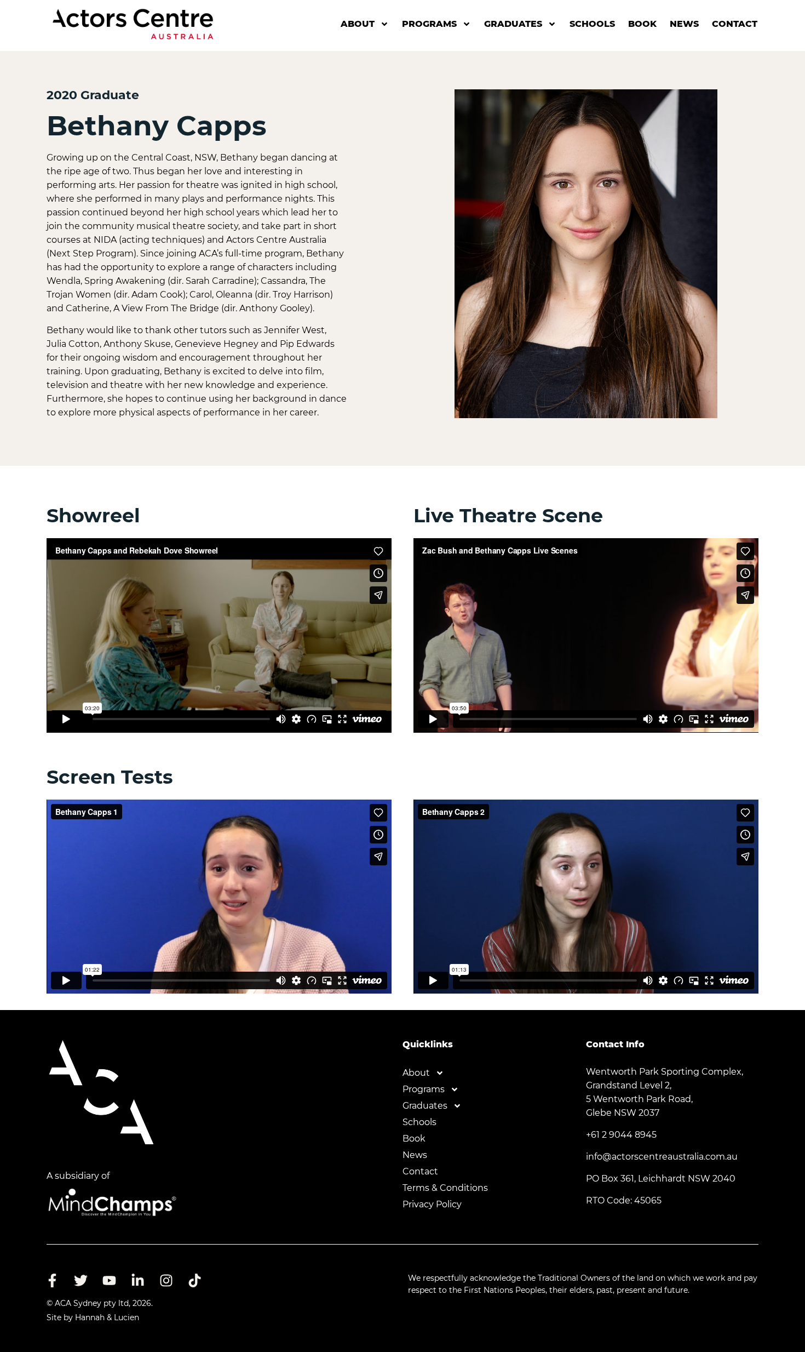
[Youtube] (109, 1280)
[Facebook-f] (52, 1280)
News (684, 24)
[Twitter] (80, 1280)
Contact (734, 24)
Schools (592, 24)
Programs (429, 24)
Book (642, 24)
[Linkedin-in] (137, 1280)
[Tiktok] (194, 1280)
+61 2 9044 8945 (621, 1134)
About (358, 24)
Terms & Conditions (445, 1188)
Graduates (513, 24)
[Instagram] (166, 1280)
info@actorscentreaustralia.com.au (662, 1156)
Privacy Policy (432, 1204)
